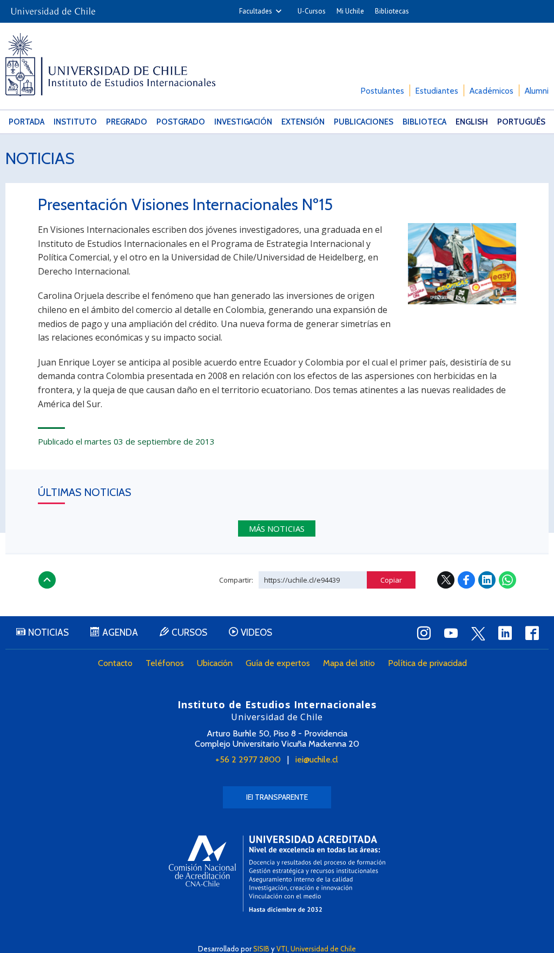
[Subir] (47, 580)
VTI (281, 948)
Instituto (75, 122)
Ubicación (215, 663)
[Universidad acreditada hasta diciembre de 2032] (277, 873)
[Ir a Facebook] (532, 633)
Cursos (189, 632)
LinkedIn (487, 580)
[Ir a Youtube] (451, 633)
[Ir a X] (478, 633)
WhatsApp (507, 580)
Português (521, 122)
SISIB (261, 948)
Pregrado (126, 122)
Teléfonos (165, 663)
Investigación (243, 122)
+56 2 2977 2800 (248, 759)
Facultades (255, 11)
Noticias (40, 158)
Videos (256, 632)
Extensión (303, 122)
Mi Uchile (350, 11)
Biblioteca (424, 122)
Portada (26, 122)
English (472, 122)
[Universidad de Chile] (53, 8)
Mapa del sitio (349, 663)
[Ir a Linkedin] (505, 633)
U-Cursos (312, 11)
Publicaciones (363, 122)
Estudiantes (437, 91)
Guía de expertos (278, 663)
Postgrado (180, 122)
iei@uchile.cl (316, 759)
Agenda (120, 632)
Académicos (491, 91)
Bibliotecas (392, 11)
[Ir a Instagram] (424, 633)
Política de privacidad (427, 663)
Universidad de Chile (323, 948)
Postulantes (382, 91)
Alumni (537, 91)
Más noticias (277, 528)
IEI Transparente (277, 797)
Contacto (115, 663)
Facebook (466, 580)
